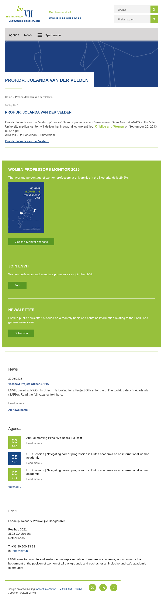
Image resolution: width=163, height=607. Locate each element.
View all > (14, 487)
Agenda (14, 35)
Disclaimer (66, 588)
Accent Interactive (46, 589)
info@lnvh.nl (20, 550)
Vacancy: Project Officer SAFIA (28, 383)
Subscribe (21, 333)
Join (17, 285)
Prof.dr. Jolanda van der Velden (33, 97)
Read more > (16, 403)
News (28, 35)
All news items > (19, 410)
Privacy (78, 588)
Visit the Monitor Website (31, 241)
